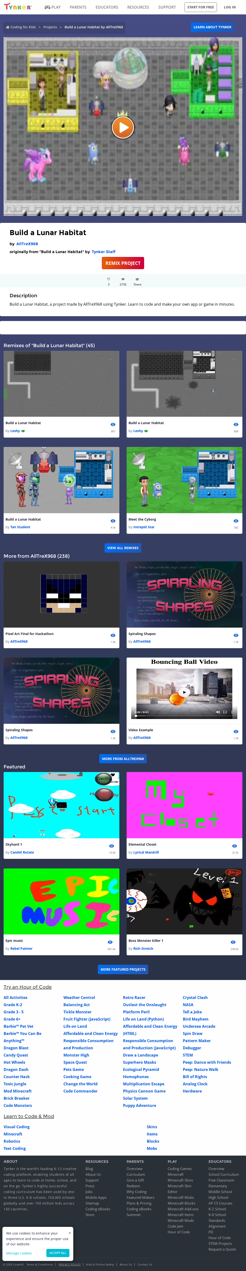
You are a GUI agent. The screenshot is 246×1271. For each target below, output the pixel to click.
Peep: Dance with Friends (207, 1062)
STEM (188, 1055)
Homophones (136, 1076)
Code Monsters (18, 1105)
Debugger (192, 1048)
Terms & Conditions (40, 1264)
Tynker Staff (103, 251)
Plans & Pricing (139, 1203)
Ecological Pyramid (141, 1069)
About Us (93, 1174)
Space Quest (75, 1062)
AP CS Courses (220, 1203)
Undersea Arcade (199, 1026)
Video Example (141, 730)
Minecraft (13, 1134)
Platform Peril (136, 1012)
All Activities (15, 997)
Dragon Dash (16, 1069)
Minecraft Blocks (181, 1203)
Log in (230, 7)
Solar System (135, 1098)
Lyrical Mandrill (146, 852)
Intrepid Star (143, 527)
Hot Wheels (14, 1062)
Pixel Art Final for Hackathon (30, 633)
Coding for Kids (23, 27)
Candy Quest (16, 1055)
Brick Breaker (17, 1098)
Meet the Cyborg (142, 519)
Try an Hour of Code (28, 987)
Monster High (76, 1055)
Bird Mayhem (196, 1019)
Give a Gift (135, 1180)
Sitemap (92, 1203)
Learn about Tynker (212, 27)
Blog (89, 1168)
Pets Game (73, 1069)
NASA (188, 1004)
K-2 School (217, 1208)
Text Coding (15, 1148)
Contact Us (145, 1264)
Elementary (218, 1185)
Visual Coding (17, 1126)
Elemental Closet (142, 844)
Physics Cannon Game (144, 1091)
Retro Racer (134, 997)
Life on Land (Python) (143, 1019)
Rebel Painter (21, 948)
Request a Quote (222, 1249)
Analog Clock (195, 1084)
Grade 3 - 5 (14, 1012)
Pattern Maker (197, 1040)
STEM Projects (220, 1243)
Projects (50, 27)
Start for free (200, 7)
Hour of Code (179, 1231)
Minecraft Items (181, 1214)
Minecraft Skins (180, 1180)
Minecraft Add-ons (183, 1208)
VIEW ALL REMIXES (123, 548)
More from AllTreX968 (123, 758)
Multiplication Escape (143, 1084)
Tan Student (20, 527)
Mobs (152, 1148)
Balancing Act (76, 1004)
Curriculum (136, 1174)
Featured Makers (140, 1197)
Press (90, 1185)
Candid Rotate (22, 852)
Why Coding (137, 1191)
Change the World (80, 1084)
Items (152, 1134)
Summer (134, 1214)
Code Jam (175, 1226)
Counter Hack (17, 1076)
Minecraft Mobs (181, 1197)
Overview (134, 1168)
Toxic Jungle (15, 1084)
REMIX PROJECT (123, 263)
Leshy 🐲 (17, 430)
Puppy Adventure (139, 1105)
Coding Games (180, 1168)
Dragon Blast (16, 1048)
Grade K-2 (13, 1004)
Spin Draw (193, 1033)
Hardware (192, 1091)
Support (92, 1180)
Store (90, 1214)
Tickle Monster (77, 1012)
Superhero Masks (139, 1062)
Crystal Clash (195, 997)
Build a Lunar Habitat (23, 423)
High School (218, 1197)
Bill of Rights (195, 1076)
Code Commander (80, 1091)
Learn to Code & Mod (29, 1116)
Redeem (133, 1185)
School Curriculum (224, 1174)
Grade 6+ (12, 1019)
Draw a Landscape (140, 1055)
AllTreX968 (27, 244)
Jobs (89, 1191)
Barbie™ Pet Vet (18, 1026)
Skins (152, 1126)
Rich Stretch (143, 948)
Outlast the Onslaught (144, 1004)
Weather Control (79, 997)
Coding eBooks (98, 1208)
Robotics (12, 1141)
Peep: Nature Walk (200, 1069)
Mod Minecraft (18, 1091)
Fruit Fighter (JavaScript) (86, 1019)
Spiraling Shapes (142, 633)
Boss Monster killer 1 (146, 940)
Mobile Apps (96, 1197)
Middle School (220, 1191)
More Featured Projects (123, 969)
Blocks (153, 1141)
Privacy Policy (70, 1264)
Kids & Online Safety (100, 1264)
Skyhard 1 (14, 844)
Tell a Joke (192, 1012)
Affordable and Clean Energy (90, 1033)
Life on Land (75, 1026)
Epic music (14, 940)
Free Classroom (221, 1180)
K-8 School (217, 1214)
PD (211, 1231)
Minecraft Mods (181, 1220)
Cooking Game (77, 1076)
